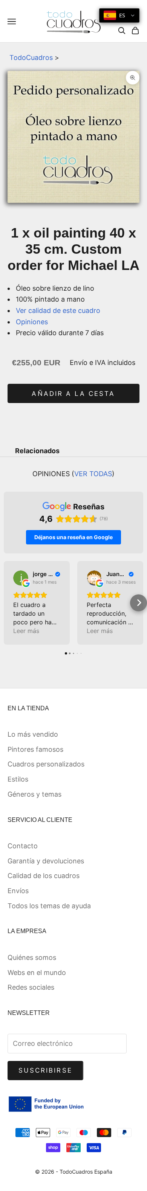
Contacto (23, 846)
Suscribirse (45, 1070)
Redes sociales (31, 987)
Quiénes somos (32, 957)
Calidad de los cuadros (44, 876)
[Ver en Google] (20, 578)
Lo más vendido (33, 734)
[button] (8, 602)
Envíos (18, 891)
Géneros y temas (34, 794)
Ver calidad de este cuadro (58, 310)
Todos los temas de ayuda (49, 906)
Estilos (18, 779)
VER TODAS (93, 474)
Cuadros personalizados (46, 764)
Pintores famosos (35, 749)
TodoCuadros (31, 57)
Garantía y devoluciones (46, 861)
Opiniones (32, 322)
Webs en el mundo (37, 972)
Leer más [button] (26, 631)
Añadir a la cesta (73, 393)
